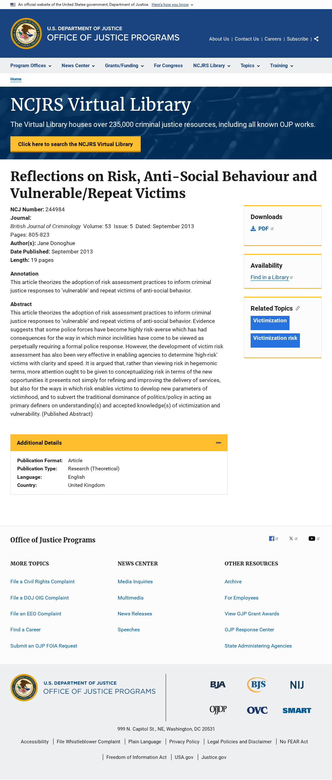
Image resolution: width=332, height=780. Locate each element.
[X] (296, 543)
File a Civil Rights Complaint (42, 581)
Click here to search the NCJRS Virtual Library (75, 144)
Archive (233, 581)
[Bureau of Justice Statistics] (257, 693)
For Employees (241, 598)
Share (321, 43)
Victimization (270, 320)
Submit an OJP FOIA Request (43, 646)
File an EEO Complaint (35, 614)
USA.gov (184, 757)
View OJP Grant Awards (252, 614)
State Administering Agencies (258, 646)
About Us (219, 39)
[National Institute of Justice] (296, 690)
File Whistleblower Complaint (88, 742)
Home (15, 79)
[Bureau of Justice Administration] (218, 690)
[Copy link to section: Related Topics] (296, 307)
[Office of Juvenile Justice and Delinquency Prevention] (218, 715)
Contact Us (247, 39)
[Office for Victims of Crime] (257, 715)
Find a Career (25, 629)
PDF (264, 228)
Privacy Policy (184, 742)
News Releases (135, 614)
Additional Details (39, 443)
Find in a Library (270, 277)
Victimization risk (275, 338)
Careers (273, 39)
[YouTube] (315, 543)
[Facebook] (276, 543)
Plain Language (144, 742)
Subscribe (297, 39)
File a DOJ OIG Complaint (39, 598)
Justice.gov (213, 757)
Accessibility (35, 742)
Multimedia (131, 598)
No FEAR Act (294, 742)
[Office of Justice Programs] (26, 33)
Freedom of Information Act (136, 757)
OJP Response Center (249, 629)
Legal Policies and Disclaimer (240, 742)
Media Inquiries (135, 581)
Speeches (129, 629)
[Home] (113, 34)
